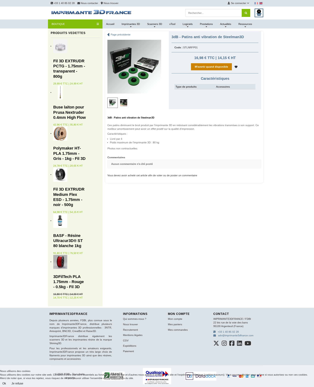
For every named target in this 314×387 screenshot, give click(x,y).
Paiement (128, 351)
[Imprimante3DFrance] (91, 12)
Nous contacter (89, 3)
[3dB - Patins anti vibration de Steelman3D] (134, 66)
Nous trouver (110, 3)
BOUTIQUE (58, 24)
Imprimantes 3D (131, 24)
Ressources (245, 24)
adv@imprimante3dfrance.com (234, 335)
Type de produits (186, 86)
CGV (125, 340)
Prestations (206, 24)
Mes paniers (175, 324)
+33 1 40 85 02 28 (64, 3)
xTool (172, 24)
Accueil (110, 24)
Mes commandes (178, 329)
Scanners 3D (154, 24)
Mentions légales (132, 335)
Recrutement (130, 329)
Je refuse (17, 383)
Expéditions (129, 345)
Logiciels (188, 24)
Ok (4, 383)
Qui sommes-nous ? (134, 318)
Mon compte (175, 318)
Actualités (225, 24)
